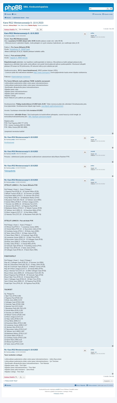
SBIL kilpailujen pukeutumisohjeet (39, 117)
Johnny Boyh (13, 25)
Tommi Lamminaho (43, 25)
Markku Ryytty (32, 25)
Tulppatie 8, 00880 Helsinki (19, 58)
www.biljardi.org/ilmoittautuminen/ (52, 106)
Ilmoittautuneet (9, 142)
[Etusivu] (13, 7)
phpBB (57, 389)
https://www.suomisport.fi (42, 72)
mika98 (93, 151)
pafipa (92, 33)
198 (96, 154)
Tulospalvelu (9, 171)
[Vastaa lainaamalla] (84, 33)
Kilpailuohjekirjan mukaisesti (20, 77)
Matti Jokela (24, 25)
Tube (18, 25)
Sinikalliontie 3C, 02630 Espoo (20, 49)
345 (96, 35)
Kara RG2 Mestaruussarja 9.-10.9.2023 (23, 22)
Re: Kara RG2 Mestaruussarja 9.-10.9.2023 (21, 137)
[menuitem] (14, 14)
